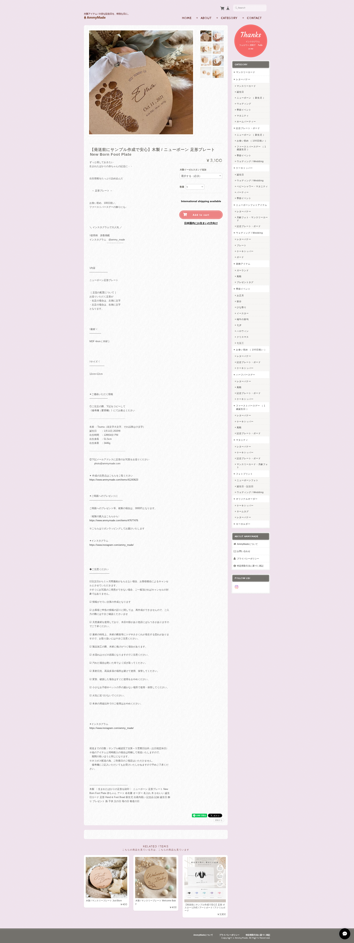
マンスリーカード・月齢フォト (252, 465)
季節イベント (244, 110)
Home (187, 18)
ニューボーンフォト (247, 480)
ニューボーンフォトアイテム (251, 205)
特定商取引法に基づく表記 (250, 566)
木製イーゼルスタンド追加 (193, 170)
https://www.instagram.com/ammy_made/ (111, 545)
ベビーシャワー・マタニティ (252, 186)
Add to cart (201, 214)
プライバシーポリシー (248, 558)
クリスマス (243, 337)
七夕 (239, 325)
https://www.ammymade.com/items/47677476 (113, 520)
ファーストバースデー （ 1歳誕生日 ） (251, 148)
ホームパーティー (246, 121)
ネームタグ (243, 511)
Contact (254, 18)
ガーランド (243, 270)
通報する (218, 820)
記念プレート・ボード (248, 128)
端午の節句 (243, 319)
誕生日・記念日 (245, 486)
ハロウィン (243, 331)
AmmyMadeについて (247, 544)
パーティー (243, 192)
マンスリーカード (245, 72)
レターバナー (243, 79)
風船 (239, 276)
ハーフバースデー (245, 374)
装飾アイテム (243, 264)
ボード (240, 257)
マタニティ (243, 115)
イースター (243, 313)
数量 (182, 187)
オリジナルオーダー (247, 499)
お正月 (240, 295)
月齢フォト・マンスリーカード (252, 218)
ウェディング (244, 103)
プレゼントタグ (245, 282)
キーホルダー (243, 524)
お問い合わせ (243, 551)
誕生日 (240, 92)
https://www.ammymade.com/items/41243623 (113, 479)
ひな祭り (241, 307)
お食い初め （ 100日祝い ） (252, 140)
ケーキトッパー (244, 168)
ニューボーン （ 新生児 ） (251, 98)
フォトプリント (244, 474)
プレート (241, 245)
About (206, 18)
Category (229, 18)
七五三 (240, 343)
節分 (239, 301)
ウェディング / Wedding (250, 161)
